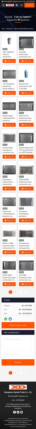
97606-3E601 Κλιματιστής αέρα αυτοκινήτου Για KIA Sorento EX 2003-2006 (9, 280)
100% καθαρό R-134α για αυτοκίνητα (8, 54)
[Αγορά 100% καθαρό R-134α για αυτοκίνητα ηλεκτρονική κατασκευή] (9, 42)
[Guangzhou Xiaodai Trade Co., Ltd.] (10, 5)
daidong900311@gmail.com (13, 1)
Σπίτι (3, 29)
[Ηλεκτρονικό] (10, 319)
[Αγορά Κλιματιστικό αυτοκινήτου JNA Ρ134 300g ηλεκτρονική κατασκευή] (26, 74)
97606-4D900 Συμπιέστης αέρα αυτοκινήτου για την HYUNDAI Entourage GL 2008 (26, 184)
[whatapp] (6, 319)
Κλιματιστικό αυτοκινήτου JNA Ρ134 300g (25, 86)
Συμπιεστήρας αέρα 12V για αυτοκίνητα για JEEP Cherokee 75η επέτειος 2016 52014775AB (26, 152)
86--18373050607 (29, 1)
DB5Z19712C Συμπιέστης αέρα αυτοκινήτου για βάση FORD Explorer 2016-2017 (26, 120)
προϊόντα (9, 29)
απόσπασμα (29, 5)
